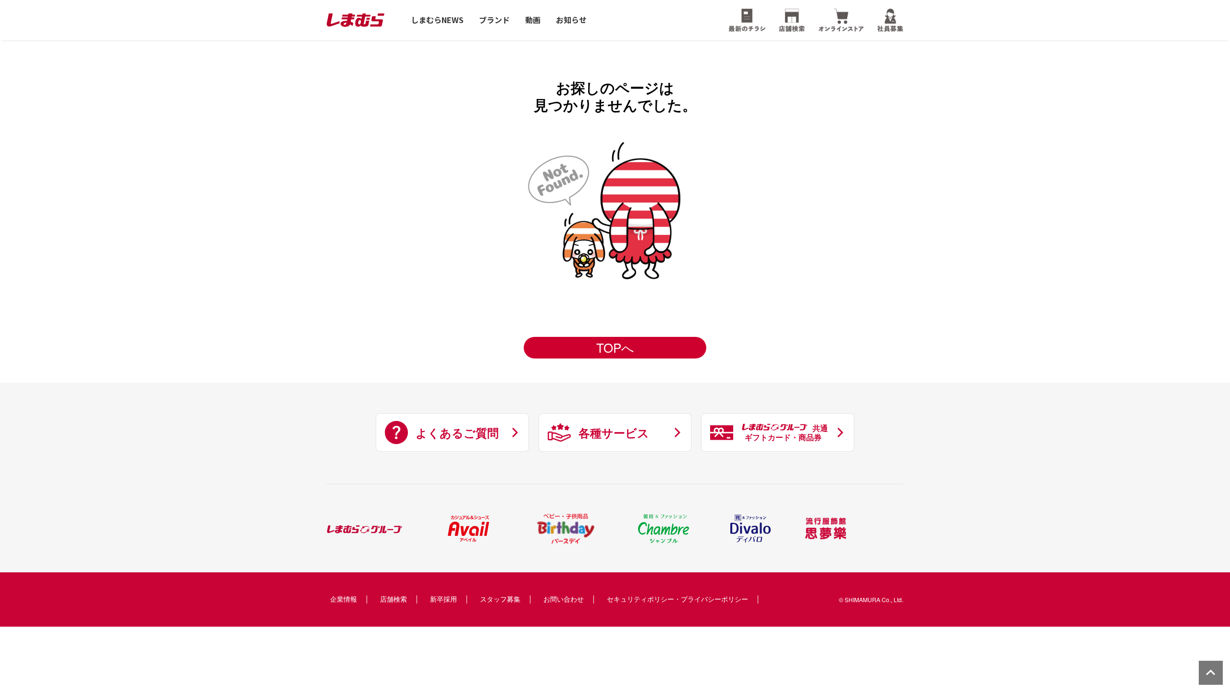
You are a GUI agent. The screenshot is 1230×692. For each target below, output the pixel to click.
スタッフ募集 (500, 599)
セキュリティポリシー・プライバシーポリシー (677, 599)
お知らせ (571, 20)
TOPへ (615, 347)
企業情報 (343, 599)
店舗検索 (393, 599)
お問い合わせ (563, 599)
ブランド (494, 20)
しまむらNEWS (437, 20)
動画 (533, 20)
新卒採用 (443, 599)
